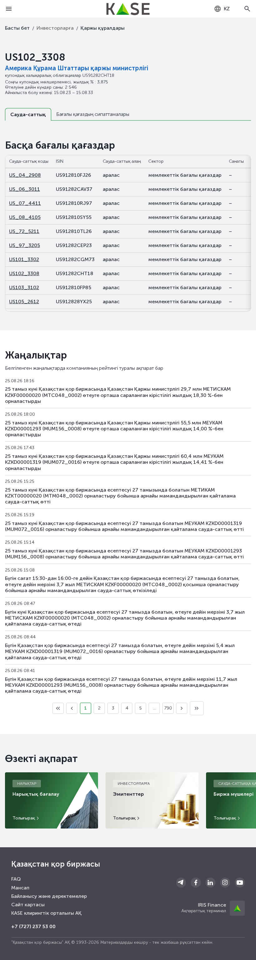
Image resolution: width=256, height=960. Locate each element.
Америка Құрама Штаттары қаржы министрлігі (76, 68)
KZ (227, 9)
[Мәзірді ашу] (8, 8)
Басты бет (17, 28)
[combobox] (222, 8)
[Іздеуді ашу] (247, 8)
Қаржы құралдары (103, 28)
